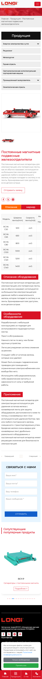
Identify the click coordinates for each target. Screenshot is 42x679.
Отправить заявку (13, 190)
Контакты (37, 675)
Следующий (33, 456)
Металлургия (8, 57)
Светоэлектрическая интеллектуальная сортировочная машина (19, 72)
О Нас (26, 675)
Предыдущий (9, 456)
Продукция (15, 19)
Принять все (21, 665)
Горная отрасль (9, 64)
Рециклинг (7, 51)
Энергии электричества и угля (16, 44)
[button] (7, 598)
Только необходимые (21, 660)
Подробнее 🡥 (21, 589)
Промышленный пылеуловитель (16, 80)
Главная (5, 19)
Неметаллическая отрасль (14, 87)
